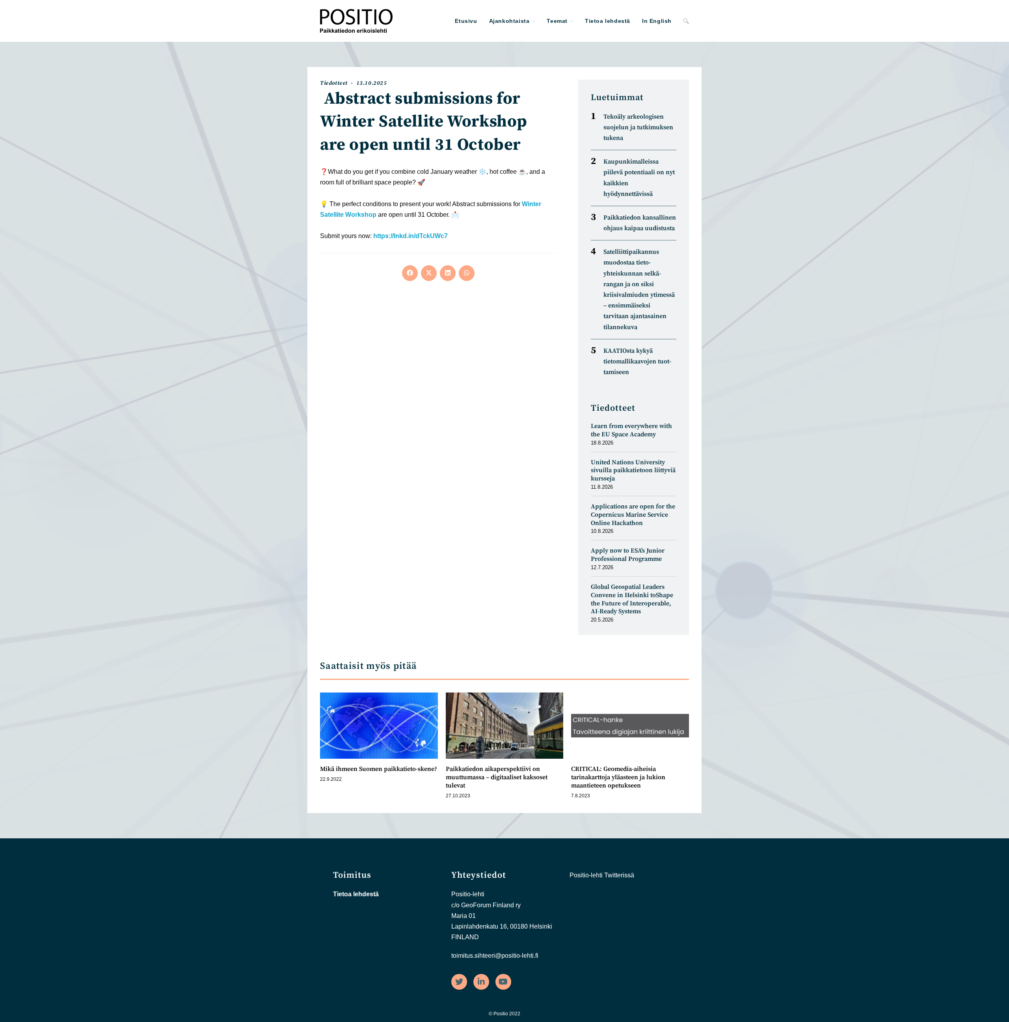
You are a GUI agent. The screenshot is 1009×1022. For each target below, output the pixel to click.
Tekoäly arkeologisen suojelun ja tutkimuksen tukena (638, 127)
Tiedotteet (334, 83)
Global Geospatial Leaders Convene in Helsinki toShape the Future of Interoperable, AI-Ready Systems (632, 599)
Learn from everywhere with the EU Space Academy (631, 430)
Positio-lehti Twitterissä (602, 875)
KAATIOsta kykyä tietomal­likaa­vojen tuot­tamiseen (637, 361)
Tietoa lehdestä (356, 894)
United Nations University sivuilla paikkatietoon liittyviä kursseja (633, 470)
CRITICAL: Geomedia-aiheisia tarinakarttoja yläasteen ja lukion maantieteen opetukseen (618, 777)
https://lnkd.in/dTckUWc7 (410, 236)
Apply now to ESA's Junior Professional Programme (628, 555)
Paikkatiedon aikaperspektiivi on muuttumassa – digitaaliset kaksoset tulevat (496, 777)
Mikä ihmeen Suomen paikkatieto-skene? (378, 769)
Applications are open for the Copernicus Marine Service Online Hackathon (633, 515)
